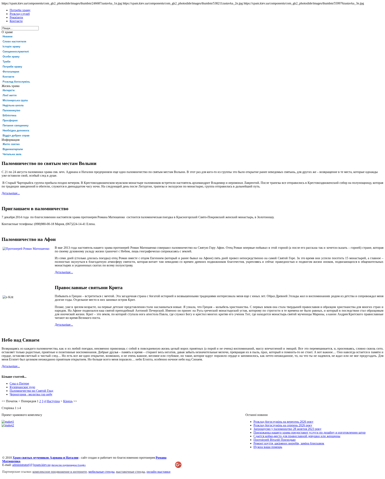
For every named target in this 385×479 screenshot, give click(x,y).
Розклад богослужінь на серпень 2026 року (282, 425)
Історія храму (11, 46)
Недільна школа (13, 105)
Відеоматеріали (13, 149)
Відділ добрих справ (16, 135)
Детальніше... (11, 193)
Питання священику (15, 125)
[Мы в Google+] (178, 467)
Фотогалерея (11, 71)
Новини (7, 36)
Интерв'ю (9, 90)
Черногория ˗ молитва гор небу (31, 394)
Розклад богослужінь (16, 81)
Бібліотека (9, 115)
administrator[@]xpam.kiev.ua (31, 465)
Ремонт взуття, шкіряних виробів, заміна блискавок (288, 443)
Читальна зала (12, 154)
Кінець (68, 401)
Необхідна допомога (16, 130)
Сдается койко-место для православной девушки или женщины (296, 436)
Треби (6, 61)
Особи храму (11, 56)
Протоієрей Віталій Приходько (274, 439)
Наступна (53, 401)
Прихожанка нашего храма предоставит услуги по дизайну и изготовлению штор (309, 432)
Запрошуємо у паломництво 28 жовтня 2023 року (287, 429)
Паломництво (11, 110)
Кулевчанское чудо (22, 387)
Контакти (8, 76)
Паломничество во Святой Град (31, 390)
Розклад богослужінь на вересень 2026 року (283, 421)
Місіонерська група (15, 100)
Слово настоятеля (14, 41)
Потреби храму (12, 66)
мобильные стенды (101, 471)
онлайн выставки (158, 471)
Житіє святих (11, 144)
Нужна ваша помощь (267, 447)
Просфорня (10, 120)
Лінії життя (10, 95)
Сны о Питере (19, 383)
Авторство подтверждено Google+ (68, 465)
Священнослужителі (16, 51)
